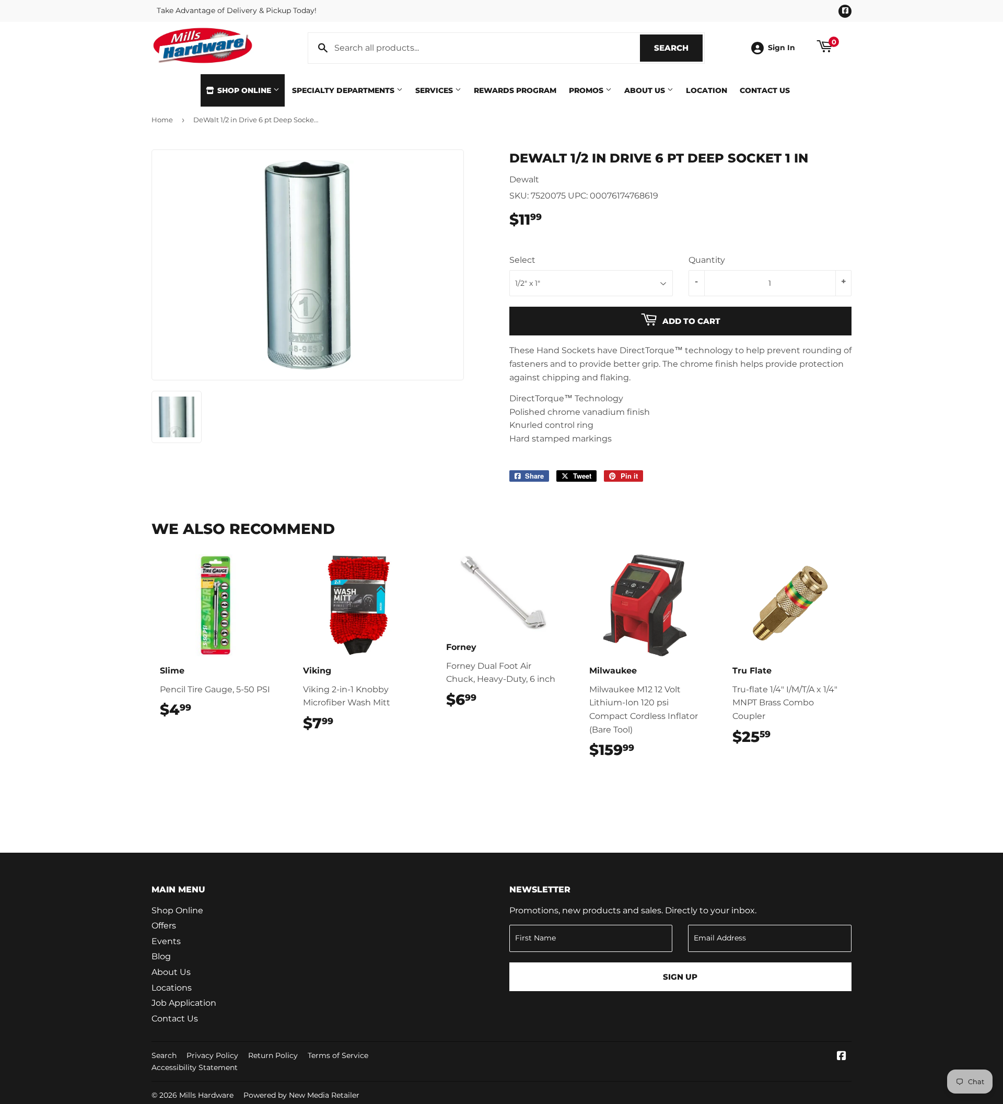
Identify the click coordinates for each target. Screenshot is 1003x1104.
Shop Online (244, 90)
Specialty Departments (344, 90)
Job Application (183, 1003)
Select (522, 260)
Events (166, 941)
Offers (163, 926)
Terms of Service (338, 1055)
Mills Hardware (206, 1095)
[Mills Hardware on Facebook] (841, 1057)
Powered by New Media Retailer (301, 1095)
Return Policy (273, 1055)
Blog (161, 956)
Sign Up (680, 977)
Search (678, 48)
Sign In (781, 47)
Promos (587, 90)
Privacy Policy (212, 1055)
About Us (645, 90)
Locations (171, 988)
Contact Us (765, 90)
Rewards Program (515, 90)
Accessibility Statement (194, 1067)
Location (706, 90)
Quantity (707, 260)
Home (162, 119)
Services (435, 90)
